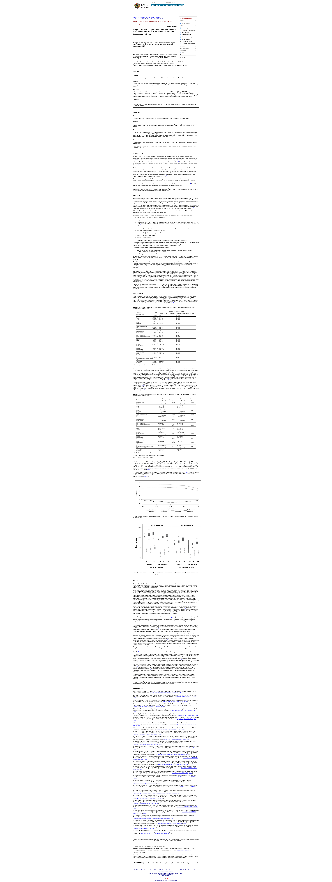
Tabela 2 (144, 385)
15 (185, 608)
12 (181, 202)
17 (171, 617)
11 (182, 184)
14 (140, 597)
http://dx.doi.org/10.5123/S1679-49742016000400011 (154, 833)
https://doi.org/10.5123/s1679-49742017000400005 (145, 744)
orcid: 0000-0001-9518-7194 (140, 56)
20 (167, 639)
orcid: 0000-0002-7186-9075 (160, 58)
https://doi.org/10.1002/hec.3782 (180, 773)
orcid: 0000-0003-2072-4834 (151, 54)
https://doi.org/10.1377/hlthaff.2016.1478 (173, 701)
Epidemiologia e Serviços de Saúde (146, 17)
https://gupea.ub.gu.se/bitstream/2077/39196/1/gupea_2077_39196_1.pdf (151, 818)
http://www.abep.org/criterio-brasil (187, 747)
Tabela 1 (173, 303)
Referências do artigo (187, 34)
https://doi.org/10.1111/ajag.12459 (185, 715)
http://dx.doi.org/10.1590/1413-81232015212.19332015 (146, 706)
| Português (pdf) (191, 30)
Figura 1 (187, 472)
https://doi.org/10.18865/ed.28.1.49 (142, 828)
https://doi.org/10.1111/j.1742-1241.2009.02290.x (170, 823)
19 (161, 636)
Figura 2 (146, 476)
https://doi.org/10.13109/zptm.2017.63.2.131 (187, 696)
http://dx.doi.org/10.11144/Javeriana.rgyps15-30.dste (183, 776)
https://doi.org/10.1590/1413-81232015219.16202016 (171, 764)
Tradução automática (187, 41)
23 (138, 651)
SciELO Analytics (186, 23)
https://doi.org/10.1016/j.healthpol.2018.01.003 (147, 798)
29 (137, 666)
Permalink (184, 57)
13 (140, 224)
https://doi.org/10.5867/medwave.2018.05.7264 (169, 729)
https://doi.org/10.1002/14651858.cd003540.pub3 (145, 734)
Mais (183, 52)
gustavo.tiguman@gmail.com (183, 850)
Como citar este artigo (187, 37)
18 (172, 618)
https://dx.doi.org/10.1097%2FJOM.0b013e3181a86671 (171, 754)
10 (190, 183)
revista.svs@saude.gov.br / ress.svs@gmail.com (166, 880)
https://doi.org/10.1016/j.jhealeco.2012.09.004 (144, 783)
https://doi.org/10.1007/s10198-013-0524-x (187, 807)
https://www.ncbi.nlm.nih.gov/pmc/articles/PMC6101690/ (164, 692)
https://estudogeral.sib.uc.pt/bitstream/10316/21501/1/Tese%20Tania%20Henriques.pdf (155, 793)
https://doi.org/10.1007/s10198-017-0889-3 (143, 803)
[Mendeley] (181, 52)
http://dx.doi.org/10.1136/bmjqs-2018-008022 (174, 739)
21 (137, 642)
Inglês (187, 28)
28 (181, 659)
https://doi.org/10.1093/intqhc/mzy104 (186, 719)
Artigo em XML (185, 32)
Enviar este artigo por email (188, 43)
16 (177, 612)
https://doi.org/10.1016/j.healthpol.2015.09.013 (184, 786)
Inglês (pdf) (185, 30)
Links (180, 692)
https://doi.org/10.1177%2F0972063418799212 (183, 710)
